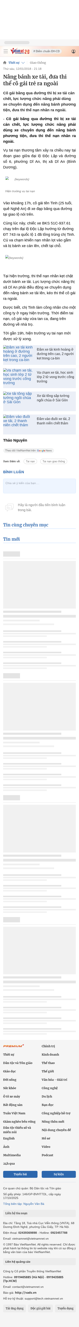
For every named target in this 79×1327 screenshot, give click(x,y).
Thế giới (48, 1071)
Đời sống (9, 1080)
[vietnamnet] (19, 53)
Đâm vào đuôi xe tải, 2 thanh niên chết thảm (53, 421)
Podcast (47, 1155)
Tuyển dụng (66, 1308)
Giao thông (38, 62)
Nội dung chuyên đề (56, 1130)
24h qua (9, 1163)
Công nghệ (50, 1088)
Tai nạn (30, 461)
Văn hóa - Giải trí (54, 1080)
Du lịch (47, 1096)
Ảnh (6, 1147)
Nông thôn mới (53, 1122)
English (9, 1138)
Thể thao (48, 1063)
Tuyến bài (20, 1174)
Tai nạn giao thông (54, 461)
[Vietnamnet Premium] (13, 1048)
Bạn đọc (48, 1105)
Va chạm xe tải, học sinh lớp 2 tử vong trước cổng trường (55, 377)
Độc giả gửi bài (41, 1308)
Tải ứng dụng (15, 1308)
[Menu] (5, 51)
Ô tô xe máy (11, 1096)
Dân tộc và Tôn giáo (17, 1063)
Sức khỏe (9, 1088)
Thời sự (13, 62)
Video (46, 1147)
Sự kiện (59, 1174)
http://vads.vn (25, 1293)
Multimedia (12, 1155)
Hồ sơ (46, 1138)
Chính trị (48, 1046)
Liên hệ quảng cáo (17, 1262)
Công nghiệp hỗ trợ (56, 1113)
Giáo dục (9, 1071)
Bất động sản (13, 1105)
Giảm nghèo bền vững (19, 1122)
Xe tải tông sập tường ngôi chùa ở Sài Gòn (53, 398)
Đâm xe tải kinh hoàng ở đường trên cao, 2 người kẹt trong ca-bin (55, 354)
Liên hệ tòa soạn (16, 1213)
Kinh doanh (50, 1054)
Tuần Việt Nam (14, 1113)
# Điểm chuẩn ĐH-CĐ (46, 51)
